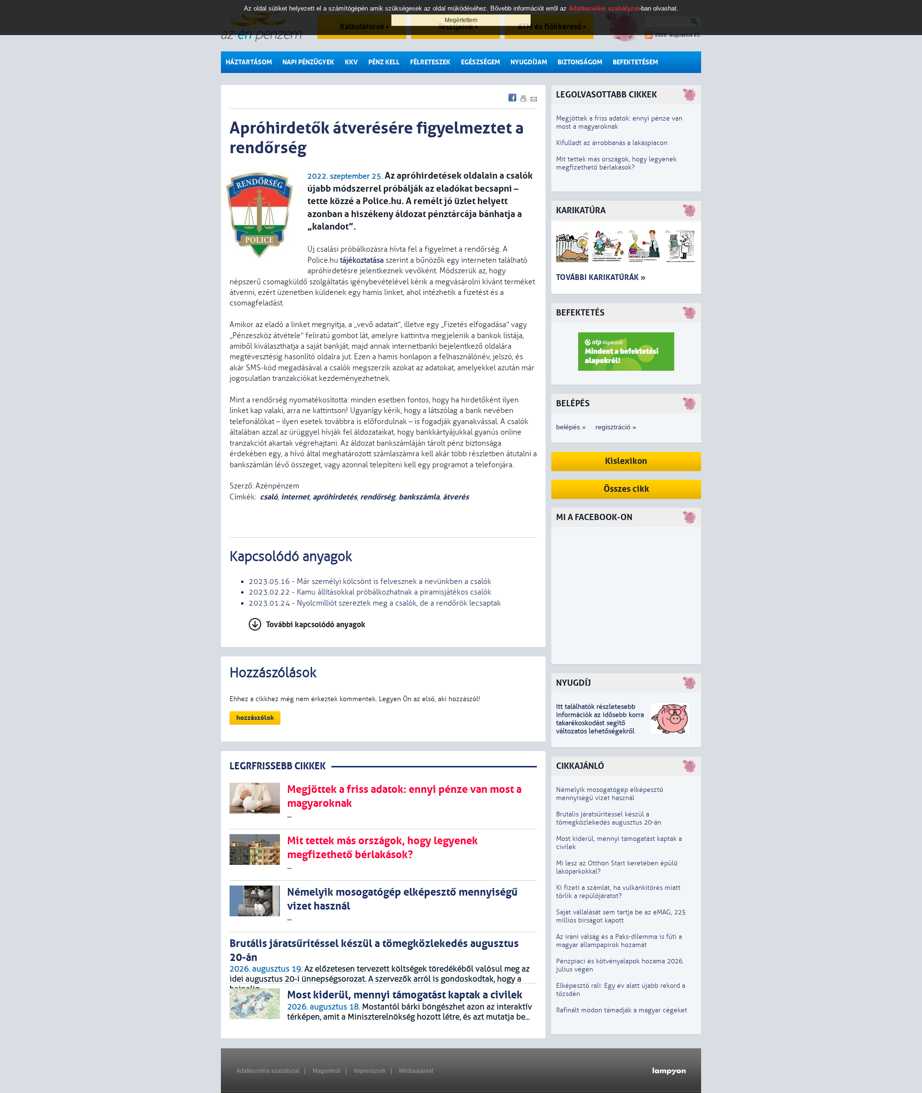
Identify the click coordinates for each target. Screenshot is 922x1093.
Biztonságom (580, 62)
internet (295, 496)
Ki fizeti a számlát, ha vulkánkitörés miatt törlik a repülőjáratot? (618, 892)
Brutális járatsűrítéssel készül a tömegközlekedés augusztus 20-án (608, 818)
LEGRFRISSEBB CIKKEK (278, 766)
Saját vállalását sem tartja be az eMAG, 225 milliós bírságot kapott (621, 916)
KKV (351, 62)
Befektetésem (635, 62)
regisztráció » (615, 427)
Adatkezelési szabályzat (267, 1071)
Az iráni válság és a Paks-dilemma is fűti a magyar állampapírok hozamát (619, 941)
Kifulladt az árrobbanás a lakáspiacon (611, 143)
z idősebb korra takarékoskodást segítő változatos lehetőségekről (600, 723)
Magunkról (326, 1071)
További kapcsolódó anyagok (315, 624)
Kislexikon (626, 461)
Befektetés (580, 313)
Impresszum (370, 1071)
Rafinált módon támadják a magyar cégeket (621, 1010)
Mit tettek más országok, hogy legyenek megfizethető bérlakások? (616, 163)
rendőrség (377, 496)
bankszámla (419, 496)
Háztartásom (249, 62)
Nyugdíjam (528, 62)
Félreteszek (430, 62)
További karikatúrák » (600, 277)
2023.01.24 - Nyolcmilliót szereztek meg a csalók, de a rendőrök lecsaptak (375, 603)
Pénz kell (384, 62)
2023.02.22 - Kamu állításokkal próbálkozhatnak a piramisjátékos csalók (370, 592)
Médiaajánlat (416, 1071)
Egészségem (480, 62)
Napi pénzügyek (308, 62)
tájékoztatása (362, 260)
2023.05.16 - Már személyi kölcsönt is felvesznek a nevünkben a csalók (370, 581)
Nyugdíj (573, 683)
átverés (456, 496)
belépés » (571, 427)
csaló (269, 496)
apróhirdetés (335, 496)
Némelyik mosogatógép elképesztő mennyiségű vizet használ (609, 794)
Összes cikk (626, 489)
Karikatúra (581, 211)
